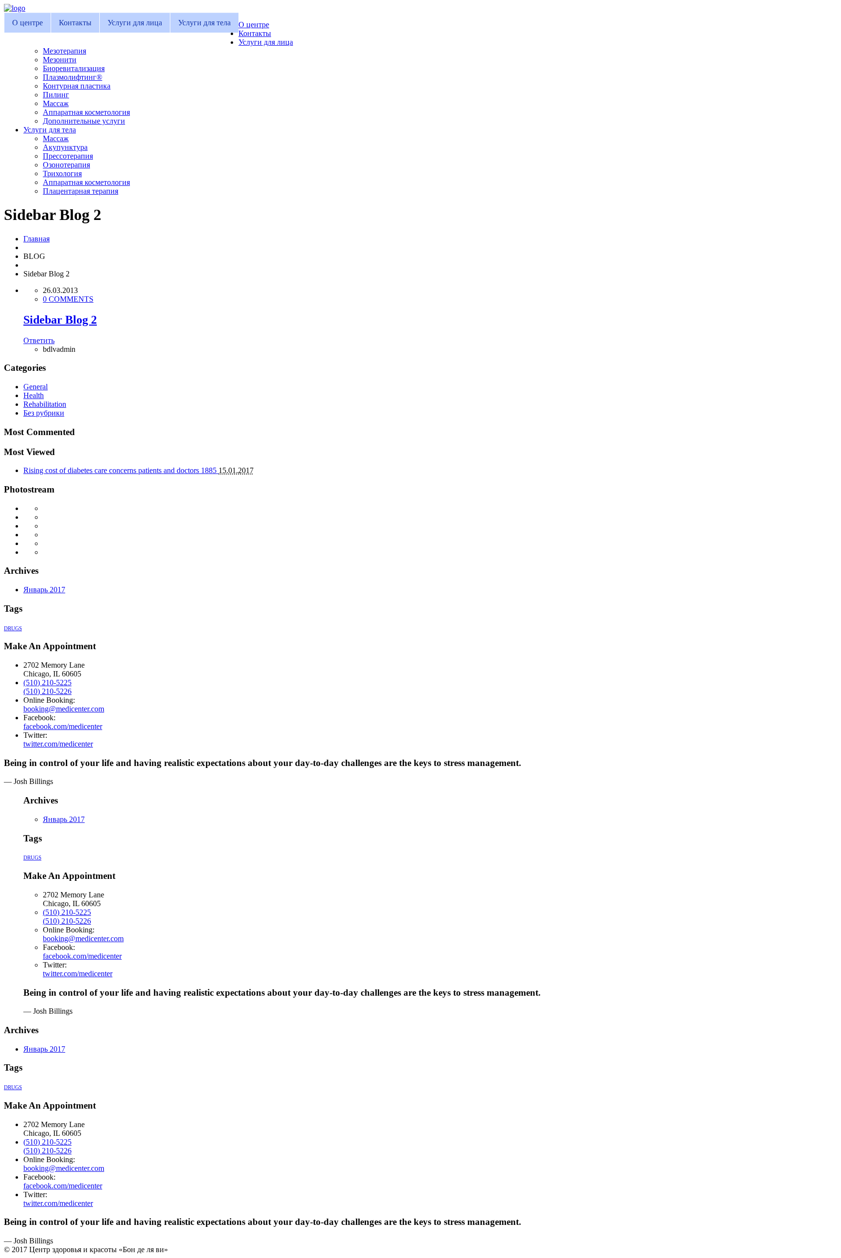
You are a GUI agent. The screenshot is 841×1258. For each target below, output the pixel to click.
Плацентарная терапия (80, 191)
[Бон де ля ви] (14, 8)
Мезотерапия (64, 51)
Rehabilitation (44, 404)
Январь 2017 (44, 589)
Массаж (56, 103)
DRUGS (13, 628)
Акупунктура (65, 147)
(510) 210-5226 (47, 691)
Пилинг (56, 95)
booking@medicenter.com (63, 709)
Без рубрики (43, 413)
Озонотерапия (66, 165)
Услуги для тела (204, 22)
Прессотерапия (68, 156)
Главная (36, 239)
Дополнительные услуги (84, 121)
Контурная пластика (76, 86)
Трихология (62, 173)
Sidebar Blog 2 (60, 319)
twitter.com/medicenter (58, 744)
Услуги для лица (135, 22)
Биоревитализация (74, 68)
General (35, 387)
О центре (27, 22)
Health (33, 395)
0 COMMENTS (68, 299)
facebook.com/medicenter (62, 726)
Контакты (75, 22)
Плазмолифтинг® (72, 77)
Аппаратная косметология (86, 112)
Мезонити (59, 59)
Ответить (39, 340)
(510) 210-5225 (47, 682)
